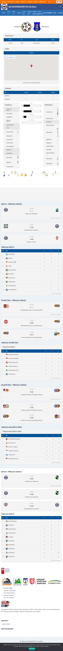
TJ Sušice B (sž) (11, 374)
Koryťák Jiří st (49, 112)
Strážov (4, 2)
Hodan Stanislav (10, 124)
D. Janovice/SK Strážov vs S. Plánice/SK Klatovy (31, 337)
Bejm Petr (8, 120)
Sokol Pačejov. (11, 254)
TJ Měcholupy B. (11, 281)
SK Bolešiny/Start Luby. (13, 458)
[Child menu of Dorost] (18, 13)
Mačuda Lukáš (49, 118)
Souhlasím (31, 648)
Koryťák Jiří (48, 121)
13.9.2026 (31, 236)
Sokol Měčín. (11, 273)
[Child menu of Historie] (59, 13)
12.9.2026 (31, 415)
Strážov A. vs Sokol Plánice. (31, 213)
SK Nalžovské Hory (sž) (13, 370)
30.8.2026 (31, 208)
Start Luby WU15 (12, 443)
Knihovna (11, 2)
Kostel (17, 2)
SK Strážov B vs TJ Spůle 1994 (31, 481)
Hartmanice (7, 99)
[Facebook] (57, 2)
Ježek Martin (9, 117)
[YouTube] (60, 2)
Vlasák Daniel (49, 163)
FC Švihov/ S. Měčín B (13, 446)
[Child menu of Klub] (3, 13)
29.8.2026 (31, 304)
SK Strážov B (11, 525)
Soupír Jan (8, 109)
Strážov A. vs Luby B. (31, 242)
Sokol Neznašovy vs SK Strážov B (31, 508)
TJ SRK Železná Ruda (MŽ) (14, 439)
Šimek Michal (49, 132)
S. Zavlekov (10, 536)
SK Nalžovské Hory (12, 521)
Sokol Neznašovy (12, 529)
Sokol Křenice (11, 540)
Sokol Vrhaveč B (11, 533)
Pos (3, 250)
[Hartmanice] (4, 176)
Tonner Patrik (49, 158)
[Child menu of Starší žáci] (23, 13)
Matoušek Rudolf (50, 125)
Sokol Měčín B (11, 544)
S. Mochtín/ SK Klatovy (13, 450)
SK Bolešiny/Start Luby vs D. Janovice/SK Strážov (31, 310)
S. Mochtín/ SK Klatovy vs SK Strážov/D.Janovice (31, 394)
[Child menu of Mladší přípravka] (34, 13)
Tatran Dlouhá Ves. (12, 270)
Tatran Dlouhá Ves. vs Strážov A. (31, 230)
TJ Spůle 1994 (11, 556)
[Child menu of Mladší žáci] (29, 13)
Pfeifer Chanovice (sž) (13, 362)
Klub (7, 250)
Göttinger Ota (9, 136)
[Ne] (61, 647)
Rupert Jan (8, 149)
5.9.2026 (31, 224)
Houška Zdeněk (49, 146)
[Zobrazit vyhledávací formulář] (60, 6)
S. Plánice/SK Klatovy (13, 366)
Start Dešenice (11, 548)
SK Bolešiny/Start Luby (13, 354)
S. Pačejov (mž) (11, 454)
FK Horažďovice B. (12, 285)
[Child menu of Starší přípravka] (39, 13)
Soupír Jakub (9, 139)
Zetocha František (50, 152)
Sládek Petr (48, 139)
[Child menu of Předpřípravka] (44, 13)
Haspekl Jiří (48, 142)
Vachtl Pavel (9, 153)
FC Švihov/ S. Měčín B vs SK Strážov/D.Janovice (31, 410)
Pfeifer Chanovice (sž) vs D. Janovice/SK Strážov (31, 325)
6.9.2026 (31, 389)
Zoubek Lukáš (9, 166)
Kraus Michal (9, 113)
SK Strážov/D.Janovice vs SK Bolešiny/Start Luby (31, 420)
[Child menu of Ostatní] (49, 13)
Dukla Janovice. (11, 277)
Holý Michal (48, 149)
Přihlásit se (42, 2)
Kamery (23, 2)
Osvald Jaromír (9, 142)
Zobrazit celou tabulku (56, 293)
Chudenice (31, 52)
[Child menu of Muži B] (13, 13)
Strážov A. (10, 258)
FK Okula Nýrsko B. (12, 289)
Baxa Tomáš (9, 157)
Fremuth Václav (9, 131)
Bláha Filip (8, 162)
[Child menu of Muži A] (8, 13)
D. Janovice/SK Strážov (13, 358)
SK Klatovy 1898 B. (12, 262)
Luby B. (9, 266)
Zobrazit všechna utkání (55, 218)
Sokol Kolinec (11, 552)
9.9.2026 (31, 404)
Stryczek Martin (9, 146)
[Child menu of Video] (54, 13)
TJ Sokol (29, 2)
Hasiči (35, 2)
